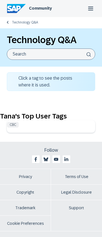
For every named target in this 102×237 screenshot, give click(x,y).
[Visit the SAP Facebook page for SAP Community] (35, 159)
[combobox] (51, 54)
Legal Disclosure (76, 192)
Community (40, 8)
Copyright (25, 192)
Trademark (25, 208)
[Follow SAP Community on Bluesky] (46, 159)
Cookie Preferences (25, 223)
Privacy (25, 176)
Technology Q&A (25, 22)
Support (76, 208)
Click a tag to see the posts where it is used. (45, 81)
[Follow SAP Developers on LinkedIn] (66, 159)
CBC (13, 125)
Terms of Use (76, 176)
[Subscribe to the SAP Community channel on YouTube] (56, 159)
